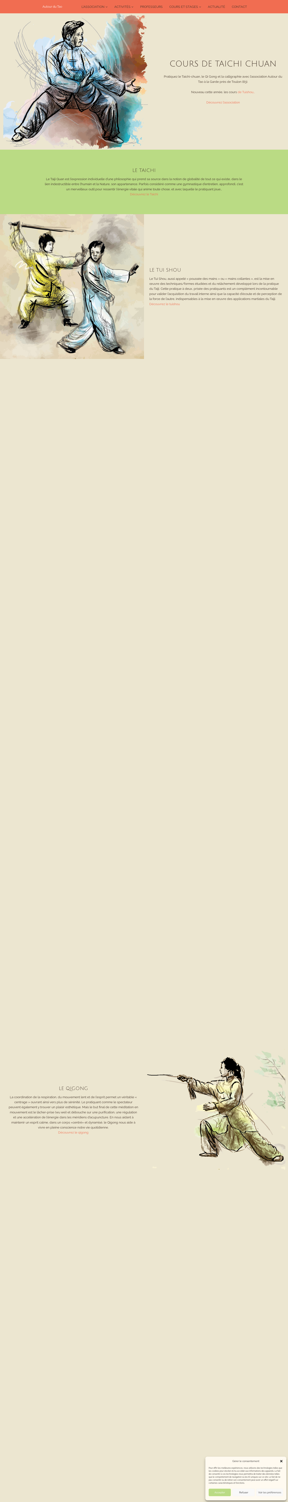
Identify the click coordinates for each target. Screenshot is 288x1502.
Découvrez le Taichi (144, 194)
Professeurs (151, 6)
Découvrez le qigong (73, 1132)
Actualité (216, 6)
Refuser (243, 1492)
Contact (239, 6)
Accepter (219, 1492)
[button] (281, 1461)
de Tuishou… (246, 92)
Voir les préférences (269, 1492)
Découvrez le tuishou (164, 304)
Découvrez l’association (223, 102)
